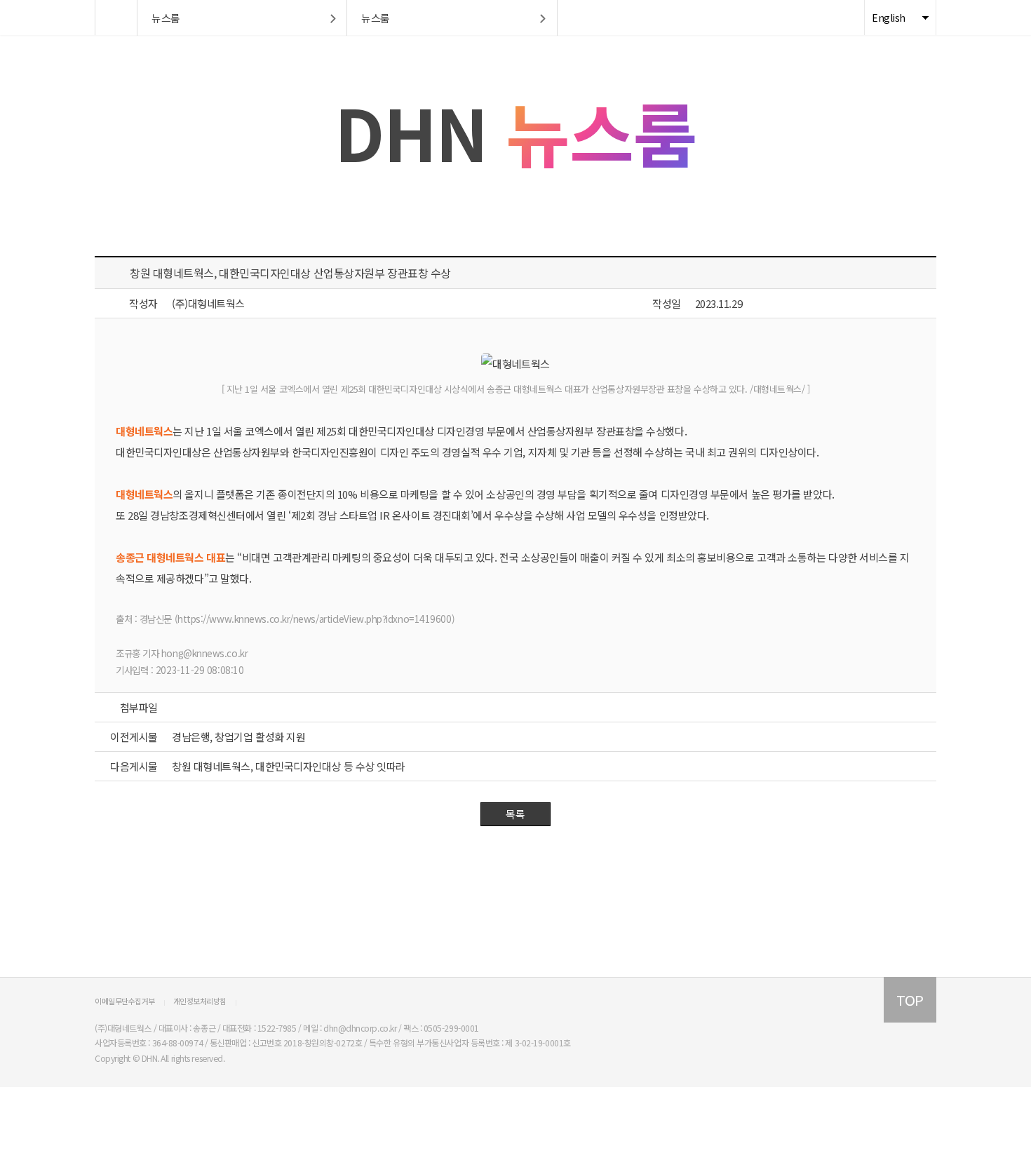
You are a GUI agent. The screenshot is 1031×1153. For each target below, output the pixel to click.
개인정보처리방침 (200, 1000)
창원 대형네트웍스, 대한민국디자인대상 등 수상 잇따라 (288, 766)
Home (116, 17)
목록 (515, 814)
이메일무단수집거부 (125, 1000)
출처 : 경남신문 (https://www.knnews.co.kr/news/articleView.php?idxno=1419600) (285, 619)
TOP (910, 1000)
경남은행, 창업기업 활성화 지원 (238, 736)
